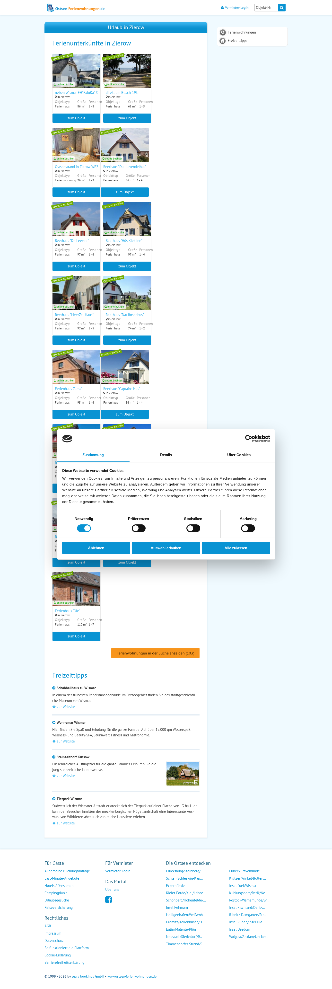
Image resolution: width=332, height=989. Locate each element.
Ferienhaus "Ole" (67, 611)
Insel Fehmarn (177, 907)
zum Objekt (76, 118)
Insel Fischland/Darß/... (247, 907)
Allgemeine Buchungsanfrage (67, 871)
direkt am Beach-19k (122, 92)
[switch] (139, 528)
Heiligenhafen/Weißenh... (185, 914)
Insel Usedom (239, 929)
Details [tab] (166, 455)
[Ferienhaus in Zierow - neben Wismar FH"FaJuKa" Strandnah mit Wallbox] (76, 77)
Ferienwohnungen (242, 32)
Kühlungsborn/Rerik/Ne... (248, 893)
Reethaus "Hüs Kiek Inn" (124, 240)
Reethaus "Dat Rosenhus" (125, 314)
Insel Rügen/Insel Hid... (247, 922)
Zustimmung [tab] (93, 455)
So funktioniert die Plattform (66, 947)
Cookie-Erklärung (57, 955)
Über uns (112, 889)
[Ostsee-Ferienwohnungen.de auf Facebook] (108, 899)
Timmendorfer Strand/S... (185, 944)
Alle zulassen (236, 548)
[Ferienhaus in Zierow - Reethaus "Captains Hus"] (125, 373)
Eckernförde (175, 885)
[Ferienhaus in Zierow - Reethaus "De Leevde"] (76, 225)
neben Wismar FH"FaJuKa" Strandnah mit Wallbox (93, 92)
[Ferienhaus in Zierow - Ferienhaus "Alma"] (76, 373)
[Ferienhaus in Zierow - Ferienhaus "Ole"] (76, 595)
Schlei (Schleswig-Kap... (184, 878)
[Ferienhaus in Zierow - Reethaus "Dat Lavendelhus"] (125, 151)
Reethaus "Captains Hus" (121, 388)
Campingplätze (56, 893)
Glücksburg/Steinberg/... (184, 871)
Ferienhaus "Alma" (68, 388)
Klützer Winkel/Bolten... (247, 878)
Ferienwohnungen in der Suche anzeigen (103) (155, 653)
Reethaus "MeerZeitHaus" (74, 314)
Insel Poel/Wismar (242, 885)
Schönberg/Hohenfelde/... (186, 900)
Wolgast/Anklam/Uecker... (248, 936)
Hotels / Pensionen (58, 885)
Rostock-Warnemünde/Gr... (249, 900)
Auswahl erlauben (166, 548)
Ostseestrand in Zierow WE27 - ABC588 (85, 166)
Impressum (52, 933)
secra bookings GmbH (88, 976)
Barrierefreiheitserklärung (64, 962)
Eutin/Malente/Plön (181, 929)
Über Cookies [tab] (239, 455)
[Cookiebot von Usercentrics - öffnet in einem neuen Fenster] (248, 438)
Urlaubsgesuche (56, 900)
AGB (47, 926)
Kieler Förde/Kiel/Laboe (184, 893)
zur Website (66, 706)
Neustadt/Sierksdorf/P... (184, 936)
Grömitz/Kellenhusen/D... (185, 922)
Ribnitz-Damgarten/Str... (247, 914)
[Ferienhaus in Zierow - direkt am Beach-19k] (127, 77)
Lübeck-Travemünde (244, 871)
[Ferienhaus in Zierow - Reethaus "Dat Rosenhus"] (127, 299)
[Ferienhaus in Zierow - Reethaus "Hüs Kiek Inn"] (127, 225)
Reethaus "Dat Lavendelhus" (124, 166)
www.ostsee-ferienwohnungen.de (132, 976)
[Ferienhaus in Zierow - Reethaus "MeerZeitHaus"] (76, 299)
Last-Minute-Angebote (61, 878)
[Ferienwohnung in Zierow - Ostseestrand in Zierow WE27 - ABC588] (76, 151)
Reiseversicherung (58, 907)
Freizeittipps (237, 40)
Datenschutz (54, 940)
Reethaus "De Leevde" (72, 240)
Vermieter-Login (237, 7)
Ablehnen (96, 548)
